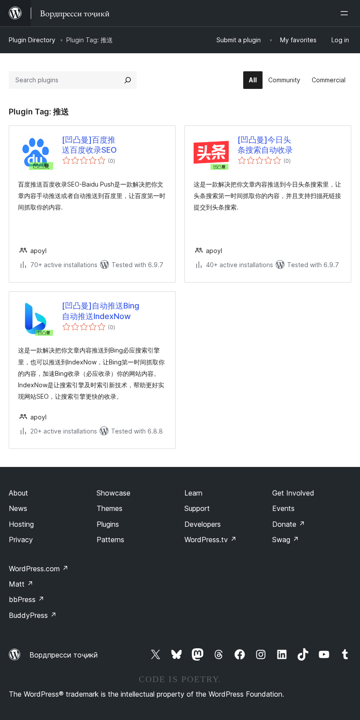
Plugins (108, 524)
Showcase (113, 493)
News (18, 508)
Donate (288, 524)
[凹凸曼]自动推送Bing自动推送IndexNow (100, 310)
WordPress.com (38, 568)
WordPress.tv (210, 539)
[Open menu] (346, 13)
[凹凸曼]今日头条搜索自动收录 (265, 144)
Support (197, 508)
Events (283, 508)
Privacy (21, 539)
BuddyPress (33, 615)
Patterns (110, 539)
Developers (202, 524)
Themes (109, 508)
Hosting (21, 524)
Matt (21, 584)
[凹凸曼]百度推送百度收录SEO (89, 144)
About (18, 493)
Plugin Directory (32, 40)
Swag (285, 539)
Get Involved (293, 493)
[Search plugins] (128, 80)
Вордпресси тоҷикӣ (63, 654)
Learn (193, 493)
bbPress (26, 599)
